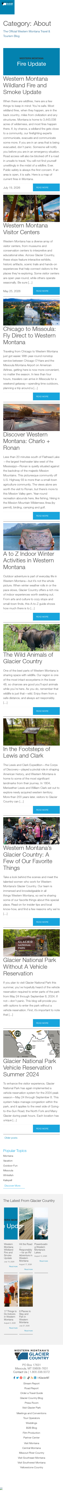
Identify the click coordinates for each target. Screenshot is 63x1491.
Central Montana (31, 1447)
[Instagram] (24, 1377)
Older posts (11, 1137)
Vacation (8, 1160)
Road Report (31, 1388)
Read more (42, 187)
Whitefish (8, 1175)
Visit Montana (31, 1443)
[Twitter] (17, 1377)
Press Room (31, 1402)
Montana (8, 1155)
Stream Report (31, 1383)
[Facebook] (14, 1377)
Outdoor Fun (10, 1165)
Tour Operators (31, 1418)
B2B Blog (31, 1427)
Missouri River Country (31, 1452)
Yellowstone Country (31, 1467)
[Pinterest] (21, 1377)
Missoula (8, 1170)
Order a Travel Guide (31, 1393)
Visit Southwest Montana (31, 1462)
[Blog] (32, 1377)
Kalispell (7, 1180)
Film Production (31, 1432)
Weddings (31, 1422)
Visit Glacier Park (31, 1407)
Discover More (12, 1185)
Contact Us (20, 1372)
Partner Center (31, 1437)
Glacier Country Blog (31, 1398)
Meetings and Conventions (31, 1413)
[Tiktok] (28, 1377)
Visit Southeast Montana (31, 1457)
